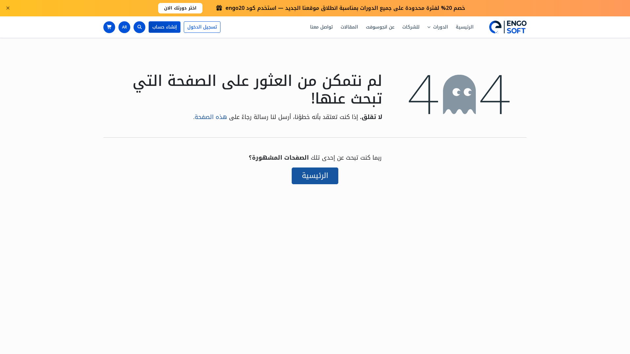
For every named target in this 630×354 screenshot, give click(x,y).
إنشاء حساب (164, 27)
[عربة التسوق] (109, 27)
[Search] (139, 27)
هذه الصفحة (211, 117)
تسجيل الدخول (202, 27)
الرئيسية (315, 176)
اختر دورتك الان (180, 8)
